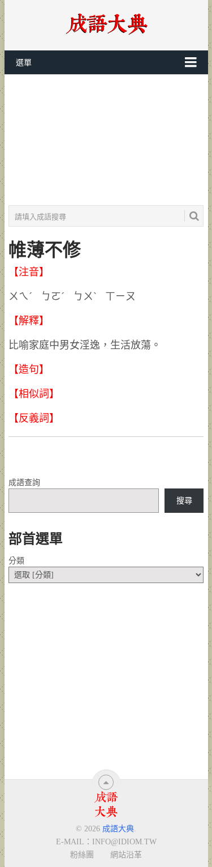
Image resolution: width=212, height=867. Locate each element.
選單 (24, 62)
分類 (16, 560)
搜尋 (184, 500)
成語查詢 (24, 482)
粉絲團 (82, 854)
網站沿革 (126, 854)
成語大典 (118, 828)
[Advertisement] (106, 140)
